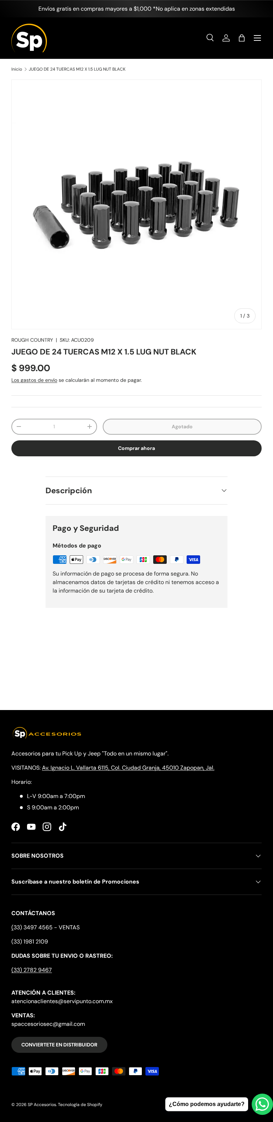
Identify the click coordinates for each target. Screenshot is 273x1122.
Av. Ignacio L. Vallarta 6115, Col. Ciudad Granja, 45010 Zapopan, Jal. (128, 767)
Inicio (16, 69)
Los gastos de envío (34, 380)
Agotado (182, 426)
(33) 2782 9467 (31, 970)
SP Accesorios (42, 1104)
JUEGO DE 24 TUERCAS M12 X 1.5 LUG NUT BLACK (77, 69)
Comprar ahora (136, 448)
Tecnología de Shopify (80, 1104)
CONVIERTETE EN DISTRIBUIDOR (59, 1044)
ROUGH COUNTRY (32, 340)
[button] (242, 38)
